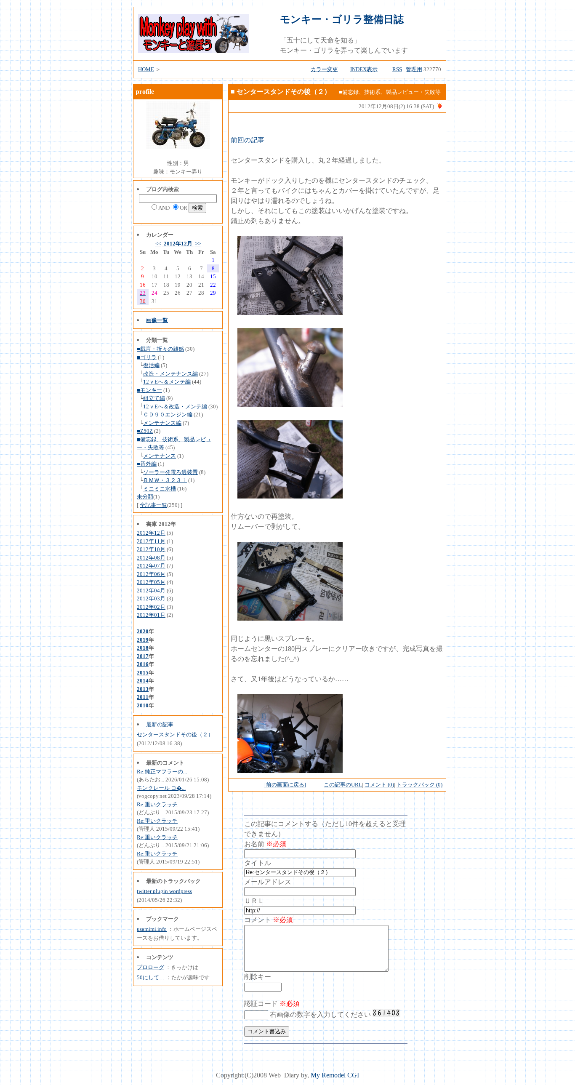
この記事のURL (343, 784)
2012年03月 (151, 598)
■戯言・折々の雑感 (160, 349)
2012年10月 (151, 549)
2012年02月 (151, 607)
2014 (143, 680)
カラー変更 (324, 69)
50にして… (151, 977)
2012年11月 (151, 541)
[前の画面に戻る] (285, 784)
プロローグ (150, 967)
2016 (143, 664)
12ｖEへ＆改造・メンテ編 (175, 406)
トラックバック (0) (419, 784)
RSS (397, 69)
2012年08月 (151, 557)
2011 (143, 697)
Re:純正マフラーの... (162, 771)
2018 (143, 648)
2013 (143, 689)
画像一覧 (157, 320)
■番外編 (147, 464)
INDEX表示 (364, 69)
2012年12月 (178, 243)
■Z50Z (145, 431)
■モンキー (149, 390)
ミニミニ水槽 (159, 488)
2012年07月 (151, 565)
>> (198, 243)
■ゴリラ (147, 357)
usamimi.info (152, 929)
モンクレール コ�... (161, 788)
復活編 (151, 365)
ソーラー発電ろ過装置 (170, 472)
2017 (143, 656)
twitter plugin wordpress (164, 891)
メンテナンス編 (162, 423)
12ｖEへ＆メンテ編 (167, 382)
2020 (143, 631)
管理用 (414, 69)
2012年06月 (151, 574)
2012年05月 (151, 582)
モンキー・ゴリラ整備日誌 (342, 19)
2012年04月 (151, 590)
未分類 (145, 496)
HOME (146, 69)
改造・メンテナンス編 (170, 374)
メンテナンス (159, 456)
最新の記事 (159, 724)
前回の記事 (247, 140)
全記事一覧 (153, 505)
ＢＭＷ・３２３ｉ (165, 480)
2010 (143, 705)
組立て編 (154, 398)
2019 (143, 640)
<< (158, 243)
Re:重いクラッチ (157, 804)
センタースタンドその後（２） (175, 734)
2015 (143, 672)
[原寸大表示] (290, 312)
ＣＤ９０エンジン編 (167, 414)
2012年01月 (151, 615)
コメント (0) (379, 784)
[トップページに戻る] (193, 50)
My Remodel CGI (335, 1075)
